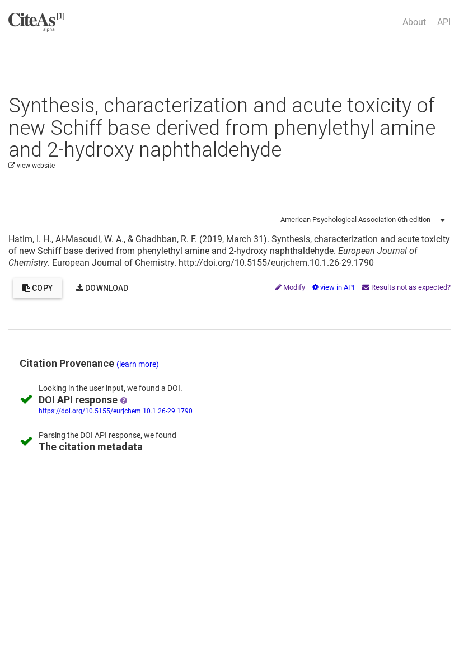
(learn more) (137, 364)
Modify (294, 287)
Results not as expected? (410, 287)
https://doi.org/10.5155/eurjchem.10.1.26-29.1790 (116, 411)
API (444, 22)
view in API (338, 287)
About (414, 22)
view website (35, 165)
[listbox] (364, 218)
